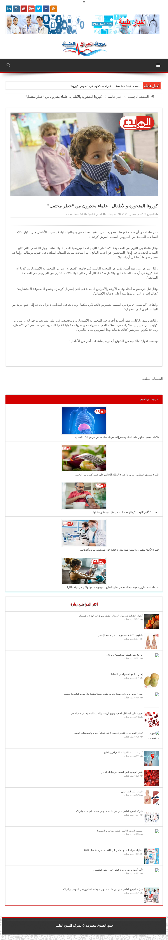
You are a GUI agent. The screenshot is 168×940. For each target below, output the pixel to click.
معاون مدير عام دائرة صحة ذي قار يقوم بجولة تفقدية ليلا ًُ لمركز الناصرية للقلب (103, 695)
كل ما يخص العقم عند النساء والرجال (125, 656)
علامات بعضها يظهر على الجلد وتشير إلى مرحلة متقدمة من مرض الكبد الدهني (117, 437)
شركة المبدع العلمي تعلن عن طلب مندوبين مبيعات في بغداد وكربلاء (109, 813)
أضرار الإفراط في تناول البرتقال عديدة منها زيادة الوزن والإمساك (111, 617)
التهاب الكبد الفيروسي (132, 793)
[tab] (84, 604)
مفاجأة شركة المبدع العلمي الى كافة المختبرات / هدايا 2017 (113, 852)
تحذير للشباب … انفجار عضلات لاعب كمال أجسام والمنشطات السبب (108, 735)
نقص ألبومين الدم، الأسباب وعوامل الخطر (122, 774)
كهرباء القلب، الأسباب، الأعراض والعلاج (123, 754)
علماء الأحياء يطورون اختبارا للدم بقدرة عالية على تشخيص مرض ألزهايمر (119, 549)
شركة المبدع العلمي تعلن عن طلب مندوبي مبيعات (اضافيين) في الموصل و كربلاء (103, 891)
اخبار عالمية (114, 96)
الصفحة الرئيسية (138, 96)
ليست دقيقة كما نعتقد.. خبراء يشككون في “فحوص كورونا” (105, 86)
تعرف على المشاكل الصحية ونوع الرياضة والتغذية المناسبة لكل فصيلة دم (107, 715)
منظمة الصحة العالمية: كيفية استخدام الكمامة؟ (120, 832)
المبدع (150, 214)
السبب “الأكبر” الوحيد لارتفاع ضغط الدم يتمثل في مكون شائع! (126, 512)
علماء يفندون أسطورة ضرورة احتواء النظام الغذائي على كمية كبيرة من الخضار (116, 474)
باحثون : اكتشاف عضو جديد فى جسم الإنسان (120, 637)
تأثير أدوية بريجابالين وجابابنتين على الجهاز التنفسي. (118, 871)
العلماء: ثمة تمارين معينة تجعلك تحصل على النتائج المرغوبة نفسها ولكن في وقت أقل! (113, 587)
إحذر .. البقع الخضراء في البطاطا (126, 676)
